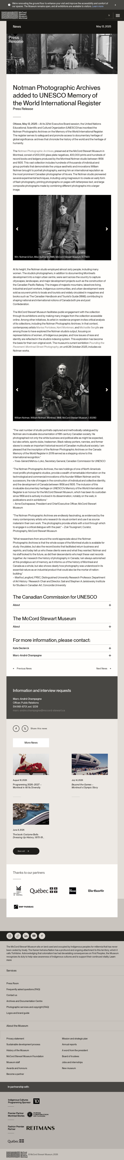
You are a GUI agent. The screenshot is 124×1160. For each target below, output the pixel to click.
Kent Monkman (65, 327)
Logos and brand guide (17, 1013)
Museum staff (13, 1062)
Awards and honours (16, 1068)
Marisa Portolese (46, 327)
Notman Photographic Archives (36, 151)
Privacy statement (15, 1038)
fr (109, 15)
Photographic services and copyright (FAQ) (27, 1007)
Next (106, 228)
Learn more (97, 6)
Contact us (11, 995)
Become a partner (15, 1074)
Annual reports (69, 1044)
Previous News (24, 668)
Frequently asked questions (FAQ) (23, 989)
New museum (69, 1068)
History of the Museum (17, 1050)
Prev (17, 228)
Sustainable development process (23, 1044)
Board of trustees (70, 1056)
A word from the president (75, 1050)
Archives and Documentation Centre (24, 1001)
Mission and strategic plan (75, 1038)
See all (21, 851)
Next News (101, 668)
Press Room (12, 983)
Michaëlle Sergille (89, 327)
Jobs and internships (72, 1062)
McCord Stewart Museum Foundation (25, 1056)
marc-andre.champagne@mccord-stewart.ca (39, 710)
